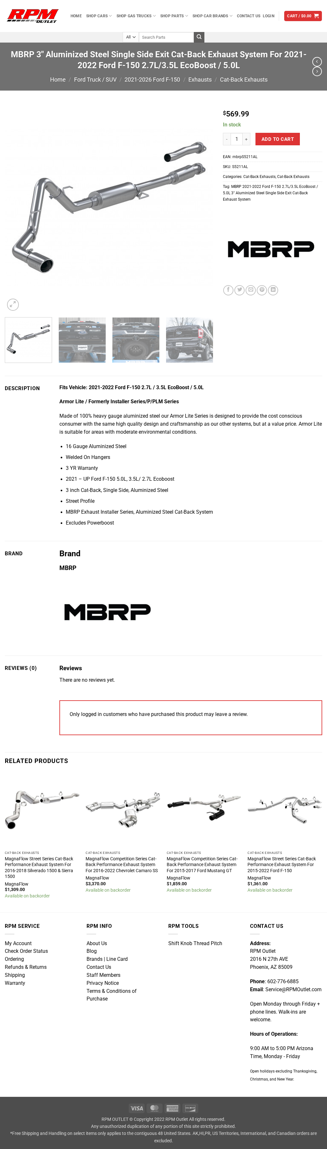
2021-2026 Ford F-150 (152, 79)
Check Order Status (26, 951)
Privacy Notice (103, 983)
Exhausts (200, 79)
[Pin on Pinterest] (262, 290)
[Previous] (17, 208)
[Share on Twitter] (239, 290)
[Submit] (199, 37)
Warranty (15, 983)
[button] (268, 16)
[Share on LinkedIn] (273, 290)
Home (76, 15)
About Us (97, 943)
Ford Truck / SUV (95, 79)
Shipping (15, 975)
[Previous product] (317, 71)
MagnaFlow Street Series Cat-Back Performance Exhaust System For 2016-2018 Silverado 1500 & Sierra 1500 (39, 867)
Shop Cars (97, 15)
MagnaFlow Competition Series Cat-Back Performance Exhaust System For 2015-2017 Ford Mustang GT (202, 864)
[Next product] (317, 62)
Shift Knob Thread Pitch (195, 943)
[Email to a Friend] (251, 290)
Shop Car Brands (210, 15)
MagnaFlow (16, 884)
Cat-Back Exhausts (244, 79)
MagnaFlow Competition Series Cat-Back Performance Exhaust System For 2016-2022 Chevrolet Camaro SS (122, 864)
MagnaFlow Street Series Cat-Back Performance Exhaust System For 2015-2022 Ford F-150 (281, 864)
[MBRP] (271, 249)
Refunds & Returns (26, 967)
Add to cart (278, 139)
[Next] (201, 208)
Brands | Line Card (107, 959)
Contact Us (248, 15)
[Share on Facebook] (228, 290)
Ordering (14, 959)
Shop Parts (172, 15)
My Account (18, 943)
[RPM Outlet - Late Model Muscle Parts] (33, 16)
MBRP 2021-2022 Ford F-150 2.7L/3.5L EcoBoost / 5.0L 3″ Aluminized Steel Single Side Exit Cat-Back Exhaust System (270, 193)
